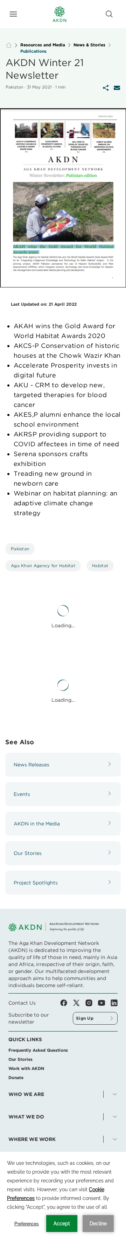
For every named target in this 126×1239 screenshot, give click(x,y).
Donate (15, 1077)
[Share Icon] (105, 87)
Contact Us (22, 1003)
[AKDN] (59, 14)
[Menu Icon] (13, 14)
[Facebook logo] (66, 1002)
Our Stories (20, 1059)
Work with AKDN (26, 1068)
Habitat (100, 565)
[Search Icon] (109, 14)
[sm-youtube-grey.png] (104, 1002)
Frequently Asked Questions (38, 1050)
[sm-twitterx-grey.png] (79, 1002)
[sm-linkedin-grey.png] (114, 1002)
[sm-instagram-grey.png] (91, 1002)
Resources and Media (42, 45)
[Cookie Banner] (63, 1195)
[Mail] (116, 87)
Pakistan (20, 548)
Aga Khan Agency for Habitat (43, 565)
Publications (33, 51)
